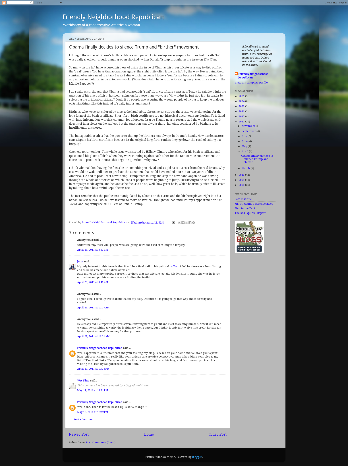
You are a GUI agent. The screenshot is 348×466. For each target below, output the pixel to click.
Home (149, 434)
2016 (242, 111)
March (246, 168)
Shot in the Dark (245, 208)
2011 (242, 121)
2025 (242, 96)
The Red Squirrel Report (250, 213)
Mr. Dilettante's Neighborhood (254, 203)
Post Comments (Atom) (100, 442)
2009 (242, 179)
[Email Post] (173, 222)
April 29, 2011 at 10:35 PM (93, 368)
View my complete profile (251, 82)
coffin (173, 266)
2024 (242, 101)
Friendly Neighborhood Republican (113, 17)
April (245, 151)
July (245, 136)
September (249, 131)
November (249, 125)
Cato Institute (243, 199)
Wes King (83, 380)
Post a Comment (84, 419)
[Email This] (180, 222)
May (245, 146)
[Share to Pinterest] (193, 222)
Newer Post (79, 434)
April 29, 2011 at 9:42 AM (92, 282)
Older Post (218, 434)
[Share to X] (186, 222)
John (80, 261)
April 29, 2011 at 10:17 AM (93, 307)
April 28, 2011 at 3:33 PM (92, 249)
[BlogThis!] (183, 222)
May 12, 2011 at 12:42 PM (92, 412)
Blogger (197, 456)
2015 (242, 116)
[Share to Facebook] (190, 222)
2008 (242, 184)
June (245, 141)
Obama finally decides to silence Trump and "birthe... (257, 159)
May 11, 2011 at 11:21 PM (92, 390)
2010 (242, 174)
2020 (242, 106)
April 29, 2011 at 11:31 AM (93, 336)
